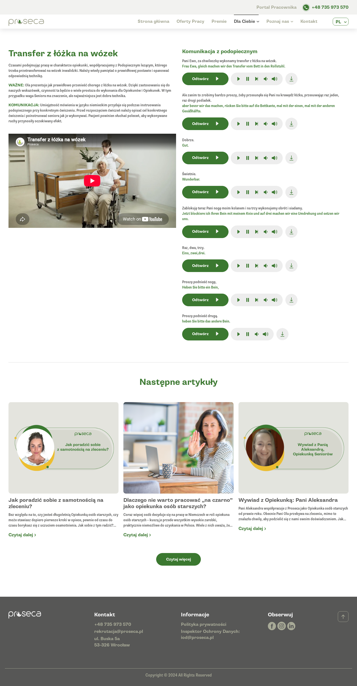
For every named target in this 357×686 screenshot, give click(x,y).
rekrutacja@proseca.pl (118, 631)
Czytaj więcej (178, 559)
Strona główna (153, 21)
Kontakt (308, 21)
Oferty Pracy (190, 21)
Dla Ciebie (244, 21)
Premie (219, 21)
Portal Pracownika (277, 7)
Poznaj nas (277, 21)
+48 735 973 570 (330, 7)
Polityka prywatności (203, 624)
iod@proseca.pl (197, 637)
